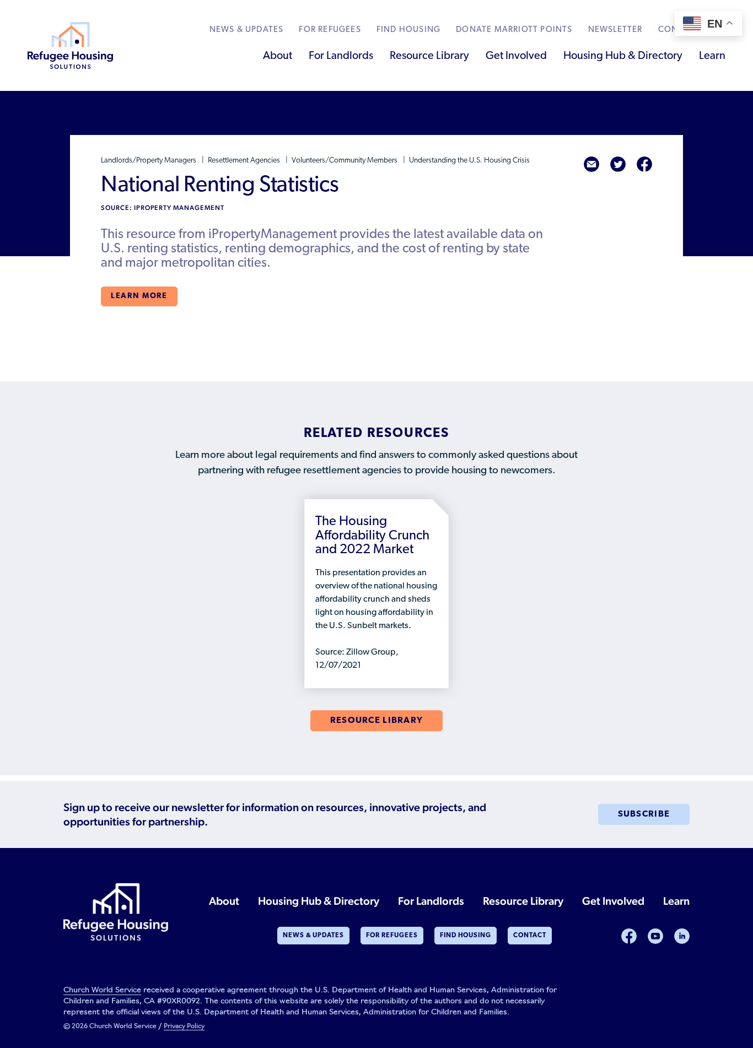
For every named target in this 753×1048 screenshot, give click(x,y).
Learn (712, 56)
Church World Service (102, 990)
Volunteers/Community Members (345, 160)
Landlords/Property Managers (149, 160)
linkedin (682, 936)
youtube (655, 936)
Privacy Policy (184, 1026)
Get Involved (516, 56)
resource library (376, 720)
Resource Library (429, 56)
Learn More (139, 296)
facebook (644, 164)
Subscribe (644, 814)
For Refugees (330, 30)
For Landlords (341, 56)
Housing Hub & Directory (622, 56)
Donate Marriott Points (514, 30)
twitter (618, 164)
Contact (529, 935)
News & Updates (246, 30)
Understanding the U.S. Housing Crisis (469, 160)
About (277, 56)
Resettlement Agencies (245, 160)
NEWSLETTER (615, 30)
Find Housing (408, 30)
